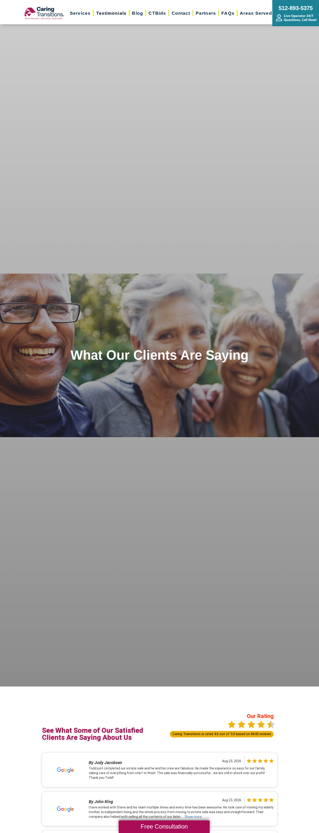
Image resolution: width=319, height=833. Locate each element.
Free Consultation (164, 826)
